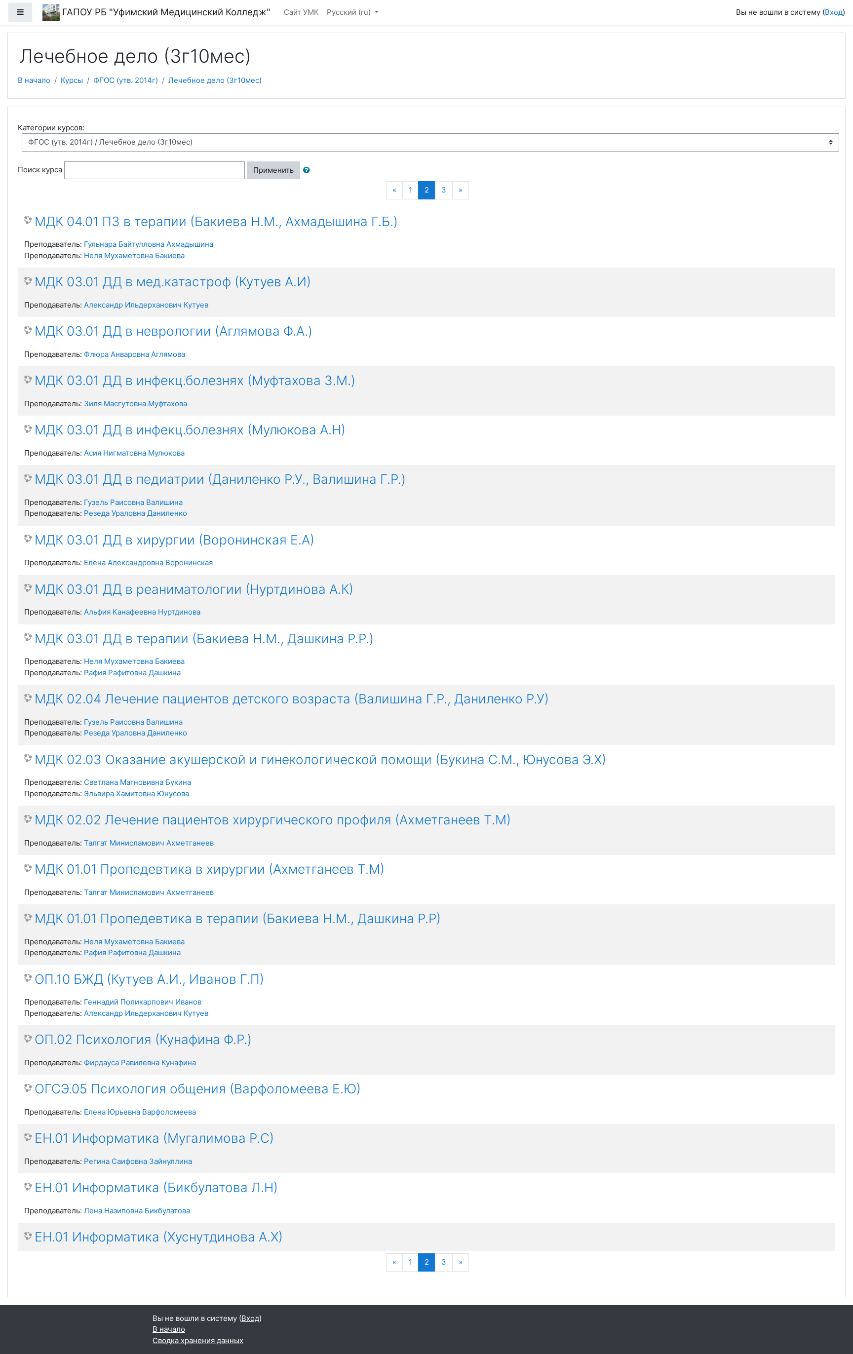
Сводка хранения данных (198, 1340)
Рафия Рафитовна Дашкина (132, 672)
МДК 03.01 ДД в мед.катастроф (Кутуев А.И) (173, 281)
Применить (273, 170)
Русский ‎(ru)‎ (350, 12)
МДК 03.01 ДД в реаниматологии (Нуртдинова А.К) (194, 589)
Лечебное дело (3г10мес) (215, 80)
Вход (834, 12)
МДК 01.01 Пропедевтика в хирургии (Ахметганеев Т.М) (210, 869)
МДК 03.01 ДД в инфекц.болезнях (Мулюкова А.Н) (190, 429)
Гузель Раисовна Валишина (133, 502)
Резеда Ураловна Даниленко (135, 513)
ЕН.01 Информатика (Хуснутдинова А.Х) (159, 1236)
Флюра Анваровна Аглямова (134, 354)
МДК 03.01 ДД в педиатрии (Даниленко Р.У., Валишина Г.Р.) (220, 479)
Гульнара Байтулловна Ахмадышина (148, 244)
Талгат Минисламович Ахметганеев (149, 843)
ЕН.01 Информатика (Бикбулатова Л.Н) (156, 1187)
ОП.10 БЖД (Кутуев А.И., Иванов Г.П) (149, 979)
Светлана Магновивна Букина (137, 782)
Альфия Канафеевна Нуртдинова (142, 612)
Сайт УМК (301, 12)
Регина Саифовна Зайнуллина (138, 1161)
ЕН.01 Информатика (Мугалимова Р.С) (154, 1138)
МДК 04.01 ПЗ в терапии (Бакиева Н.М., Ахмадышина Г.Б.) (216, 221)
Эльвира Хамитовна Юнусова (136, 793)
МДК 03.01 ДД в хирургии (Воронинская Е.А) (174, 539)
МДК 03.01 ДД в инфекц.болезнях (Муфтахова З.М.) (195, 380)
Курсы (72, 80)
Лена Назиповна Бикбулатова (137, 1210)
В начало (34, 80)
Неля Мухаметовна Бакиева (134, 255)
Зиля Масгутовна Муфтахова (135, 403)
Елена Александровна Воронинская (148, 562)
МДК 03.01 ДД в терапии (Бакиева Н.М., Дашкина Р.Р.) (204, 638)
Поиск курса (40, 169)
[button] (308, 170)
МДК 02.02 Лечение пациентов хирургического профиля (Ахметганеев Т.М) (273, 819)
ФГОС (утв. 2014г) (125, 80)
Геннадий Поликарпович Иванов (142, 1001)
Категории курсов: (51, 127)
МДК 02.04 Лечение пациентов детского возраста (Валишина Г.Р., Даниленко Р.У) (292, 698)
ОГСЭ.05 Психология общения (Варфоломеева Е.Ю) (198, 1088)
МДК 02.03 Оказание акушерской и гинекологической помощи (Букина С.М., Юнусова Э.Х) (320, 759)
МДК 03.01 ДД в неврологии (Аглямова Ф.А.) (173, 331)
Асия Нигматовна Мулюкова (134, 453)
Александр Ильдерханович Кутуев (146, 304)
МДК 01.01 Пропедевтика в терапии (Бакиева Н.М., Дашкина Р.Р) (238, 918)
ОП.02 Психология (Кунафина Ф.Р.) (143, 1039)
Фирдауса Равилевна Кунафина (140, 1062)
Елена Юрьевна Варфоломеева (140, 1112)
